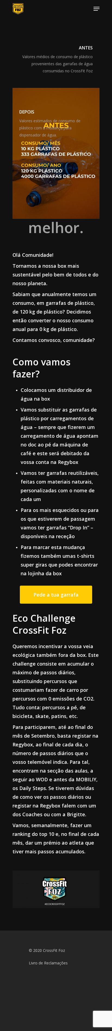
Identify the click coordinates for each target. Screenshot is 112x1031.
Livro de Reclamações (48, 963)
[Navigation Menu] (96, 8)
